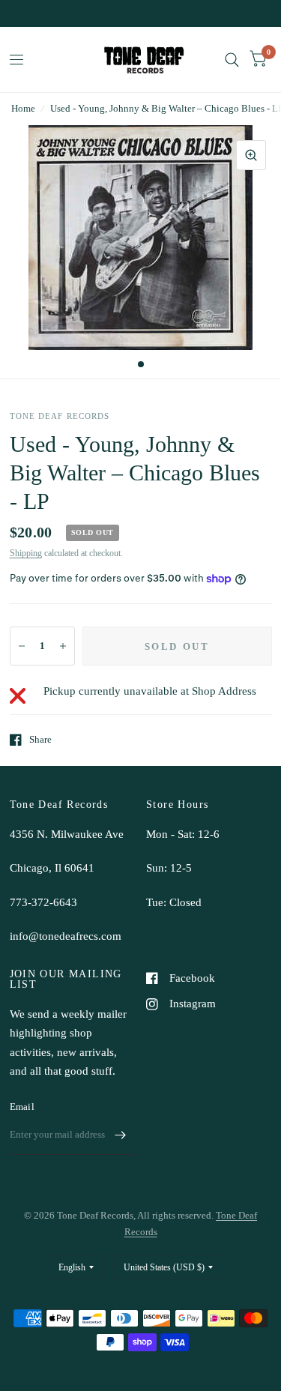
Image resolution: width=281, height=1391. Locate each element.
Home (23, 108)
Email (22, 1106)
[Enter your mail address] (120, 1135)
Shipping (26, 553)
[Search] (232, 59)
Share (40, 739)
